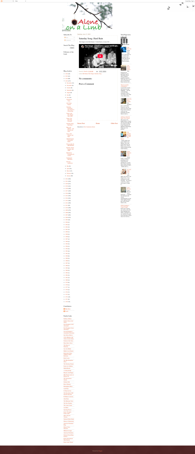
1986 (66, 265)
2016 (66, 193)
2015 (66, 195)
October (69, 87)
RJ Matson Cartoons (68, 396)
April (68, 168)
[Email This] (99, 71)
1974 (66, 292)
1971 (66, 299)
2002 (66, 227)
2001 (66, 229)
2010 (66, 207)
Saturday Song (97, 73)
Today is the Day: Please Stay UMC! (69, 115)
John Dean (66, 398)
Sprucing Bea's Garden (129, 100)
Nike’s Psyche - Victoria (67, 416)
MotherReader (67, 368)
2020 (66, 183)
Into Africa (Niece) (68, 335)
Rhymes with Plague (68, 372)
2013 (66, 200)
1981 (66, 277)
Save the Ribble (67, 348)
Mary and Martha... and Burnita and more (70, 129)
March (68, 171)
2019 (66, 186)
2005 (66, 219)
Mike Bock (67, 309)
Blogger (100, 450)
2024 (66, 78)
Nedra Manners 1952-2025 (129, 153)
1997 (66, 239)
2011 (66, 205)
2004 (66, 222)
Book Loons (66, 358)
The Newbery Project (69, 364)
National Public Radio (69, 419)
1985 (66, 268)
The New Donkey (68, 403)
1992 (66, 251)
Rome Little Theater (68, 442)
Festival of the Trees (68, 340)
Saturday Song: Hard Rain (70, 124)
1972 (66, 296)
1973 (66, 294)
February (69, 173)
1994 (66, 246)
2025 (66, 76)
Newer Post (81, 123)
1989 (66, 258)
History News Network (67, 427)
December (69, 83)
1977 (66, 287)
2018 (66, 188)
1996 (66, 241)
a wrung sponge (67, 370)
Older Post (114, 123)
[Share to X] (102, 71)
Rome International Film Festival (68, 439)
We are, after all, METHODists (70, 144)
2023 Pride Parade (69, 104)
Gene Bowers (129, 188)
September (69, 90)
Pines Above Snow (68, 343)
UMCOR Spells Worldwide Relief (70, 140)
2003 (66, 224)
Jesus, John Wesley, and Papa (69, 135)
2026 (66, 73)
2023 (66, 81)
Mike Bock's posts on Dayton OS (69, 375)
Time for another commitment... (125, 85)
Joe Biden (66, 407)
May (68, 166)
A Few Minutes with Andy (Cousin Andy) (69, 338)
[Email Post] (97, 71)
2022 (66, 178)
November (69, 85)
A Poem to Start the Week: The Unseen (125, 117)
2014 (66, 198)
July (68, 95)
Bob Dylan (85, 73)
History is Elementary (69, 421)
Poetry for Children (68, 366)
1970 (66, 301)
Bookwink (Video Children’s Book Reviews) (68, 355)
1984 (66, 270)
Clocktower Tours (69, 100)
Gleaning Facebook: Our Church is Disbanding (70, 109)
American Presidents (68, 432)
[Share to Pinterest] (105, 71)
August (68, 92)
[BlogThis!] (101, 71)
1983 (66, 272)
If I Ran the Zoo (67, 390)
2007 (66, 215)
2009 (66, 210)
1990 (66, 256)
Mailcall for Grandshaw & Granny (70, 154)
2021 (66, 181)
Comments (68, 40)
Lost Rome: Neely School (128, 67)
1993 (66, 248)
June (68, 97)
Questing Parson (67, 409)
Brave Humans (67, 384)
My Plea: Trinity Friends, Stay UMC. (70, 149)
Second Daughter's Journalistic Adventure (69, 332)
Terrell (85, 71)
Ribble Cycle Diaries (68, 351)
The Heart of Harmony (67, 346)
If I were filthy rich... (129, 171)
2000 (66, 231)
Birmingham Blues (68, 386)
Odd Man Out (129, 48)
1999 (66, 234)
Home (98, 123)
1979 (66, 282)
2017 (66, 190)
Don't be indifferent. (69, 162)
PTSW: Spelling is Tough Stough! (125, 206)
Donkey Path (67, 382)
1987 (66, 263)
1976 (66, 289)
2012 (66, 203)
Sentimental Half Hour (69, 158)
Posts (66, 37)
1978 (66, 284)
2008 (66, 212)
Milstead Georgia (68, 430)
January (69, 175)
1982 (66, 275)
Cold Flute (66, 388)
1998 (66, 236)
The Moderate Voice (68, 401)
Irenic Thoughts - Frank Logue (68, 412)
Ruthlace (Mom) (67, 318)
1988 (66, 260)
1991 (66, 253)
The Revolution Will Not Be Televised (68, 393)
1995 (66, 243)
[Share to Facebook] (104, 71)
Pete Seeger (91, 73)
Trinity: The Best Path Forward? (69, 120)
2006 (66, 217)
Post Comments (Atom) (89, 126)
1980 (66, 280)
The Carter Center (68, 405)
